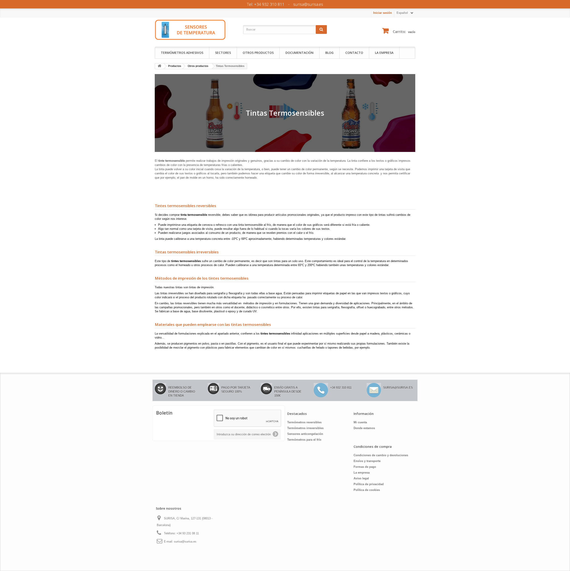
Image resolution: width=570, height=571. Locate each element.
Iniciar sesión (382, 12)
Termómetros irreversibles (305, 428)
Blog (329, 52)
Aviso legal (361, 478)
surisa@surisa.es (308, 4)
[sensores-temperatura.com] (190, 29)
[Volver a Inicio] (159, 66)
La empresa (384, 52)
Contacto (354, 52)
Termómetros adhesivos (182, 52)
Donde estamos (364, 428)
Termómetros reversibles (304, 422)
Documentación (299, 52)
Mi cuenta (360, 422)
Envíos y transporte (367, 461)
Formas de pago (365, 466)
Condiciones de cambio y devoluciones (381, 455)
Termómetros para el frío (304, 439)
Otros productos (198, 66)
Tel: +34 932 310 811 (265, 4)
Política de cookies (367, 490)
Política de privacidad (369, 484)
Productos (174, 66)
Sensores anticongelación (305, 434)
